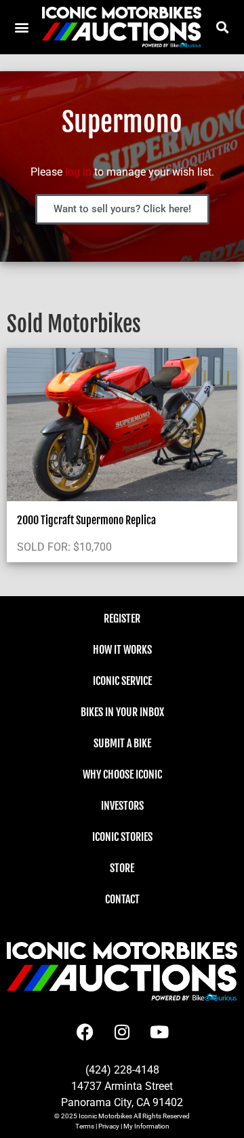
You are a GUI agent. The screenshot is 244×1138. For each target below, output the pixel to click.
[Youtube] (159, 1031)
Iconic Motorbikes (105, 1116)
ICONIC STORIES (122, 837)
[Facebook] (85, 1031)
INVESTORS (122, 805)
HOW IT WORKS (122, 649)
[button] (222, 27)
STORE (122, 868)
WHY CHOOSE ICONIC (122, 774)
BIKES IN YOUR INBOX (122, 712)
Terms (84, 1126)
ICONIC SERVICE (122, 681)
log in (78, 171)
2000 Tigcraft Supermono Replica (86, 520)
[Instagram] (122, 1031)
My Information (146, 1126)
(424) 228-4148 (122, 1069)
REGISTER (122, 618)
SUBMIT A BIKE (122, 743)
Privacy (108, 1126)
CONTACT (122, 899)
